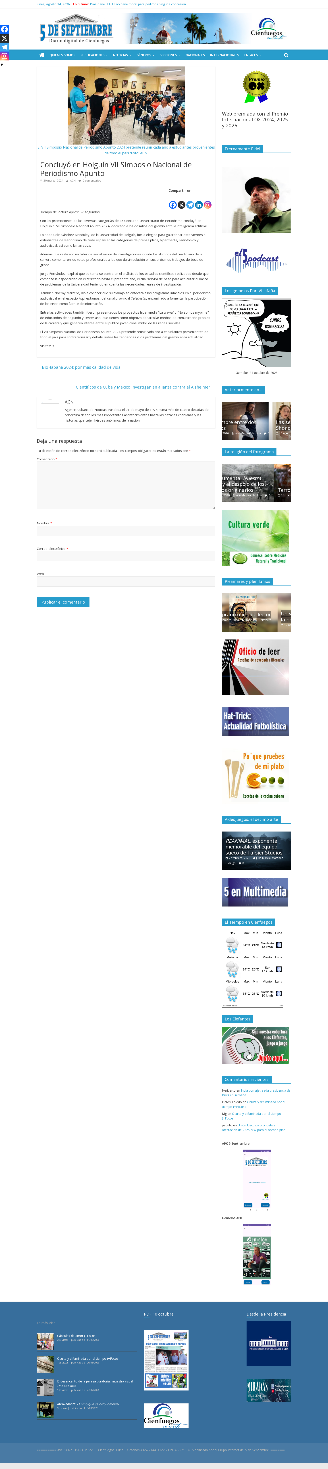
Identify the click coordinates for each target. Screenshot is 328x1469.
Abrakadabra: (88, 1404)
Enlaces (251, 55)
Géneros (144, 55)
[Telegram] (190, 201)
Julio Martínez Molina (268, 433)
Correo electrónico (52, 548)
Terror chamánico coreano (256, 489)
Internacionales (224, 55)
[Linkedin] (199, 201)
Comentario (47, 459)
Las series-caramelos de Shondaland (253, 425)
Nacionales (195, 55)
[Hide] (2, 64)
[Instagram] (208, 201)
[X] (181, 201)
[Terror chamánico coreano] (256, 466)
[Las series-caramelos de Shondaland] (256, 404)
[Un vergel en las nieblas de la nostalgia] (256, 596)
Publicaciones (92, 55)
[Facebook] (173, 201)
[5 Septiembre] (42, 55)
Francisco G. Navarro (269, 625)
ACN (73, 180)
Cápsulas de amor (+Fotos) (77, 1336)
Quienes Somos (62, 55)
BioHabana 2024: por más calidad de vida (78, 367)
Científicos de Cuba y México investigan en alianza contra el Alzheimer (145, 387)
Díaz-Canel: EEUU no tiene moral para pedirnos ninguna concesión (138, 4)
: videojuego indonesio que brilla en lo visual (255, 846)
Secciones (168, 55)
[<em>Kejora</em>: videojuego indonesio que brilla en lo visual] (256, 834)
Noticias (120, 55)
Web (40, 573)
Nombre (44, 523)
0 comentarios (91, 180)
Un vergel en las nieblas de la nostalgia (257, 616)
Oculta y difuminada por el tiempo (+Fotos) (88, 1358)
